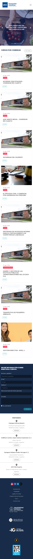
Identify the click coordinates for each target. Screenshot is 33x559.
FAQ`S (16, 498)
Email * (3, 379)
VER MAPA (16, 430)
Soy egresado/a (7, 406)
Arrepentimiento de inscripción (16, 496)
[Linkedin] (18, 484)
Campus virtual (16, 501)
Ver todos (28, 50)
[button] (2, 28)
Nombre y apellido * (6, 373)
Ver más (4, 86)
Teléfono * (3, 385)
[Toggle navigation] (30, 4)
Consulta (3, 396)
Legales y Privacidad (16, 493)
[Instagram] (12, 484)
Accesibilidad (16, 491)
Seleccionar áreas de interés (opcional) (11, 391)
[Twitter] (21, 484)
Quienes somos (16, 489)
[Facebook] (15, 484)
